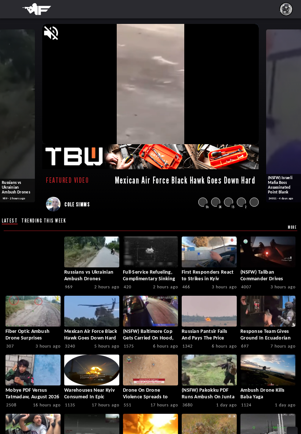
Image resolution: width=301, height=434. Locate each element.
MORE (292, 227)
